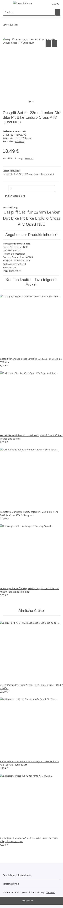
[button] (43, 3)
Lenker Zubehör (23, 138)
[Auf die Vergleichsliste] (48, 43)
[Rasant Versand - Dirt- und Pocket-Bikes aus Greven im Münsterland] (22, 3)
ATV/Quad (20, 264)
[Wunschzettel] (47, 3)
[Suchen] (57, 12)
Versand (29, 158)
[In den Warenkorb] (5, 36)
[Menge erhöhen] (57, 188)
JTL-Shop (37, 900)
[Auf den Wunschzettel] (54, 43)
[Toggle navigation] (7, 3)
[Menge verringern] (5, 188)
